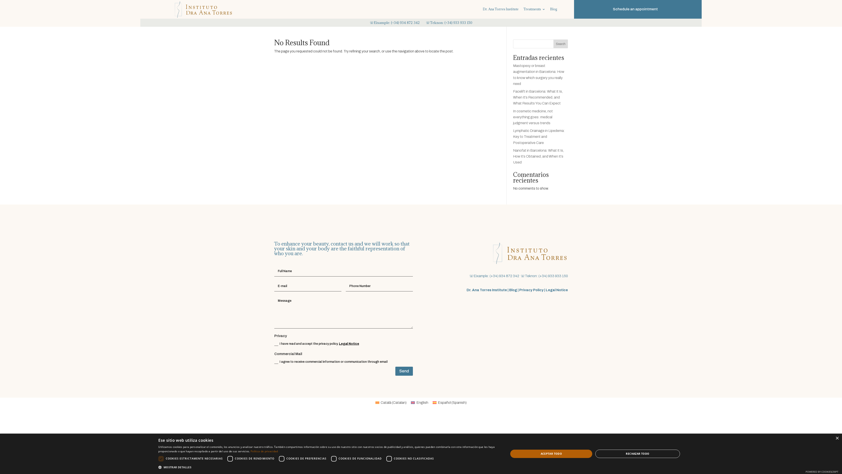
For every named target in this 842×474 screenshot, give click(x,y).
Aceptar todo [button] (551, 454)
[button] (328, 467)
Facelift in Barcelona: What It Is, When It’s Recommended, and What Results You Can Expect (538, 97)
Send (404, 371)
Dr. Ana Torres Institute (501, 9)
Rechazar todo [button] (637, 454)
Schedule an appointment (635, 9)
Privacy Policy (531, 290)
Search (560, 44)
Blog (553, 9)
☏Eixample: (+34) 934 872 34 (394, 22)
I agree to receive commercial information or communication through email (333, 361)
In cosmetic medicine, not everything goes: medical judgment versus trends (533, 117)
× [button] (837, 438)
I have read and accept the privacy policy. (319, 343)
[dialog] (421, 454)
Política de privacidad (264, 451)
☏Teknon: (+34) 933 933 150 (449, 22)
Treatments (532, 9)
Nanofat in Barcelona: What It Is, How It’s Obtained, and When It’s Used (538, 156)
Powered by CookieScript (822, 471)
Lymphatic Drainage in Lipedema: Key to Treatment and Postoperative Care (539, 136)
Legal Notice (349, 343)
